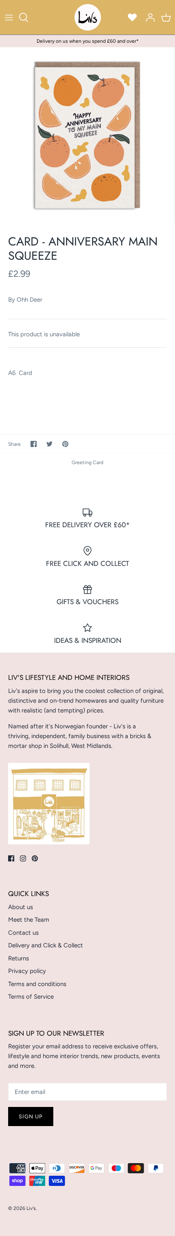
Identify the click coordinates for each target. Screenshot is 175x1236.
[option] (87, 134)
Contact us (23, 932)
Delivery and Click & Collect (45, 945)
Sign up (31, 1116)
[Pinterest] (35, 858)
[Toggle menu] (9, 17)
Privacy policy (27, 971)
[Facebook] (11, 858)
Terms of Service (31, 996)
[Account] (148, 17)
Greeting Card (87, 462)
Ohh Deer (29, 299)
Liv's (31, 1208)
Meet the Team (28, 919)
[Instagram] (23, 858)
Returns (18, 958)
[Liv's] (87, 17)
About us (20, 907)
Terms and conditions (37, 984)
